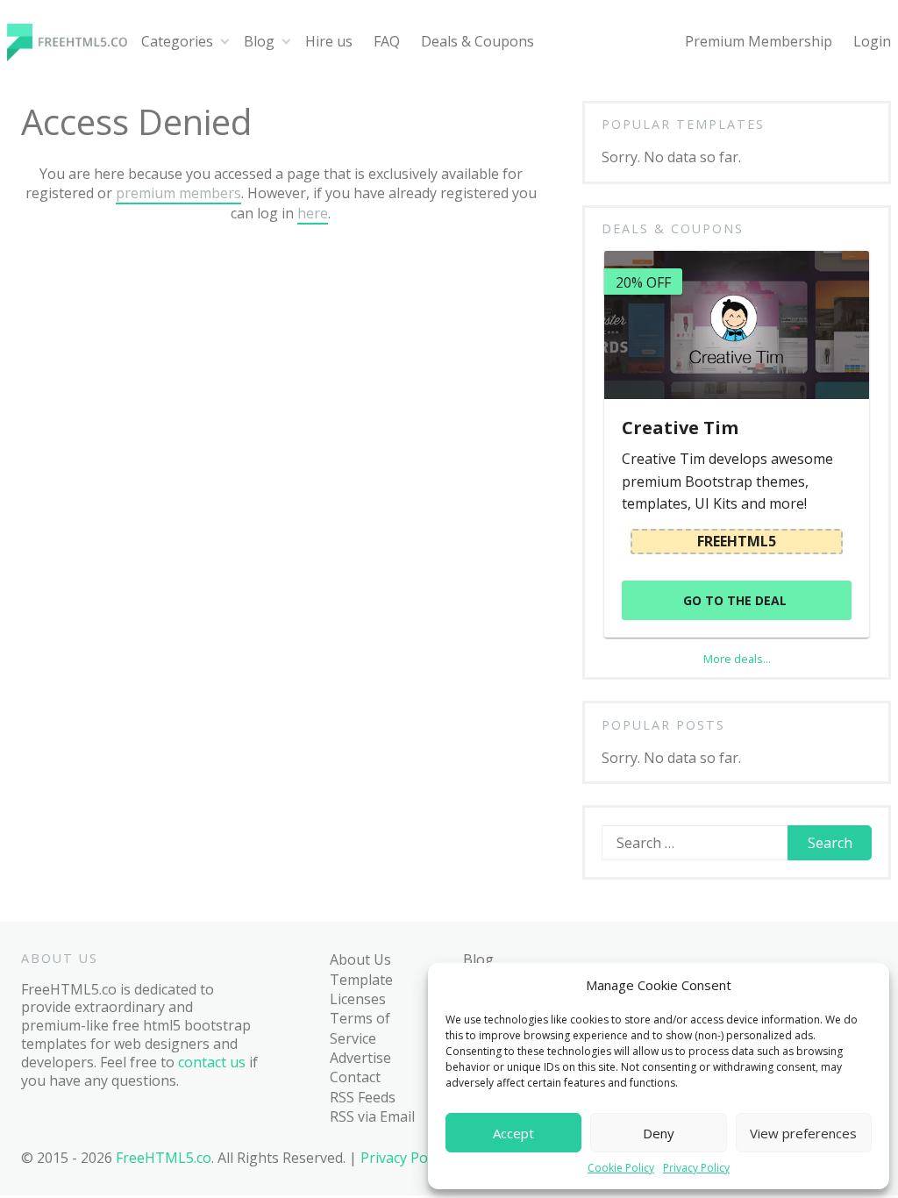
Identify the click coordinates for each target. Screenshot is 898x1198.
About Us (360, 959)
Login (872, 41)
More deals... (737, 659)
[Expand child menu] (225, 41)
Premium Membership (758, 41)
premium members (178, 193)
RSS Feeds (363, 1097)
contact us (212, 1062)
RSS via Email (372, 1116)
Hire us (329, 41)
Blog (259, 41)
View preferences (803, 1133)
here (312, 213)
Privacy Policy (696, 1168)
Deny (658, 1133)
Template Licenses (361, 989)
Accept (513, 1133)
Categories (177, 41)
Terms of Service (360, 1028)
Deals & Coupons (477, 41)
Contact (355, 1077)
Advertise (360, 1057)
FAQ (387, 41)
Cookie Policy (621, 1168)
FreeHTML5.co (163, 1157)
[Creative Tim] (736, 325)
